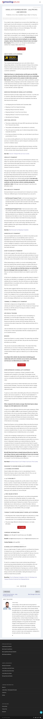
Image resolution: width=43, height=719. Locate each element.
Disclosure (4, 711)
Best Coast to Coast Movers (7, 649)
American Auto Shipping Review (21, 579)
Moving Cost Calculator (6, 665)
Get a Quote (21, 48)
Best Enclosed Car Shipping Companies (18, 230)
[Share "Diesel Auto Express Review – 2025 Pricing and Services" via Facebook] (21, 586)
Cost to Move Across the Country (8, 670)
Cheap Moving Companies (7, 646)
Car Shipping (34, 14)
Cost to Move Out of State (7, 673)
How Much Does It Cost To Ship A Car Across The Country (24, 461)
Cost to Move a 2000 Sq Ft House (8, 668)
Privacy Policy (4, 706)
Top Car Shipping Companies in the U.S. (19, 577)
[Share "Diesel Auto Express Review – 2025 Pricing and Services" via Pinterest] (25, 586)
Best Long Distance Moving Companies (9, 651)
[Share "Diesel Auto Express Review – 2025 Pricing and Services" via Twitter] (23, 586)
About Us (3, 687)
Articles (3, 695)
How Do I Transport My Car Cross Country (19, 153)
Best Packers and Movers (6, 654)
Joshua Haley (14, 14)
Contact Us (4, 692)
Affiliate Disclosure (36, 7)
